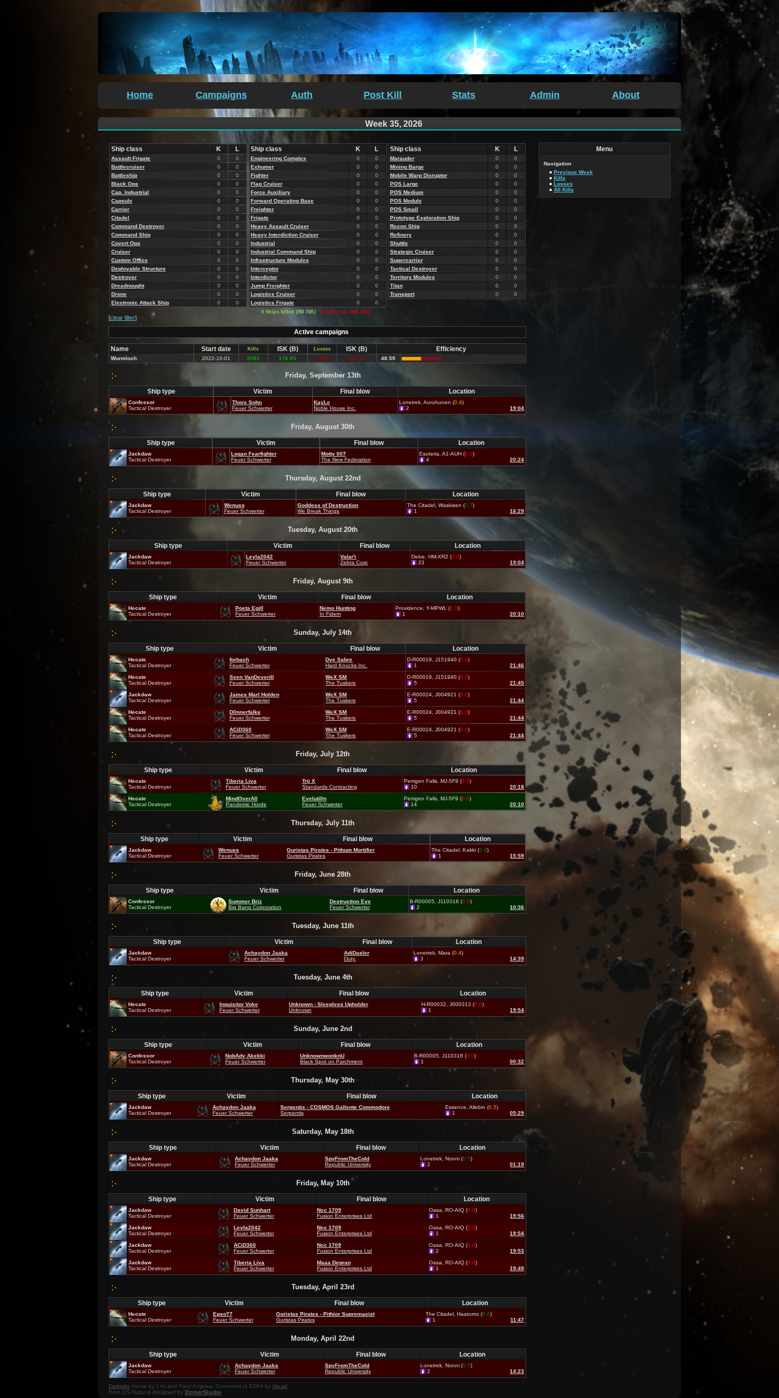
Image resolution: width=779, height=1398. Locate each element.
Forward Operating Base (282, 201)
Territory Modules (412, 277)
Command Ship (131, 235)
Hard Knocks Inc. (346, 665)
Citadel (120, 218)
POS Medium (406, 192)
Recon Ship (405, 226)
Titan (396, 286)
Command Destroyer (137, 226)
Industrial (263, 243)
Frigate (260, 218)
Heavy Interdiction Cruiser (284, 235)
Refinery (401, 235)
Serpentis (292, 1113)
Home (140, 95)
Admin (545, 95)
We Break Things (318, 511)
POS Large (404, 184)
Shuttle (399, 243)
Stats (463, 95)
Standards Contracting (329, 787)
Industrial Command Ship (283, 252)
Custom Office (129, 260)
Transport (402, 294)
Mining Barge (407, 167)
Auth (302, 95)
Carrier (120, 209)
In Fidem (330, 614)
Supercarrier (406, 260)
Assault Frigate (131, 158)
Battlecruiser (128, 167)
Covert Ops (125, 243)
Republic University (348, 1164)
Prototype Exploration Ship (424, 218)
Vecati (279, 1386)
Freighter (262, 209)
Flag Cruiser (266, 184)
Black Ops (124, 184)
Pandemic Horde (246, 804)
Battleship (124, 175)
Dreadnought (127, 286)
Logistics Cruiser (273, 294)
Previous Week (573, 172)
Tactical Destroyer (413, 269)
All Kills (564, 190)
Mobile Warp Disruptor (418, 175)
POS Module (406, 201)
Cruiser (120, 252)
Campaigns (221, 95)
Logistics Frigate (272, 302)
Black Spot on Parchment (331, 1061)
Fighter (260, 175)
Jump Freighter (270, 286)
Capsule (121, 201)
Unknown (300, 1010)
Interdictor (264, 277)
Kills (559, 178)
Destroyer (124, 277)
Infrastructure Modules (280, 260)
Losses (563, 184)
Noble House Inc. (335, 408)
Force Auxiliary (270, 192)
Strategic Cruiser (412, 252)
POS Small (404, 209)
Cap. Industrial (130, 192)
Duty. (350, 959)
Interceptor (265, 269)
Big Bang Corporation (254, 907)
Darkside (119, 1386)
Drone (119, 294)
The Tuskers (340, 683)
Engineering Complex (278, 158)
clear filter (122, 317)
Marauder (402, 158)
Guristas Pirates (306, 856)
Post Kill (383, 95)
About (626, 95)
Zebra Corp (354, 562)
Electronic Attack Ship (140, 302)
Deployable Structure (138, 269)
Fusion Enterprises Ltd (344, 1216)
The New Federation (346, 459)
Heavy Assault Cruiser (280, 226)
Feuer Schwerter (252, 408)
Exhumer (262, 167)
